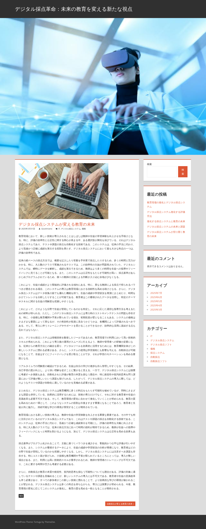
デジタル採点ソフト (161, 344)
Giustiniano (46, 228)
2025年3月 (156, 309)
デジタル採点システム (71, 228)
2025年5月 (156, 301)
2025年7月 (156, 293)
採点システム (157, 352)
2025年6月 (156, 297)
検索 (149, 164)
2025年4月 (156, 305)
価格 (84, 228)
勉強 (21, 496)
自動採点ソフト (158, 361)
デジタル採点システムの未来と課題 (166, 226)
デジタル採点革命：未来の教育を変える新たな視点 (73, 9)
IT (59, 228)
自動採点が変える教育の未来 (119, 504)
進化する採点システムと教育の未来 (166, 221)
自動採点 (155, 357)
